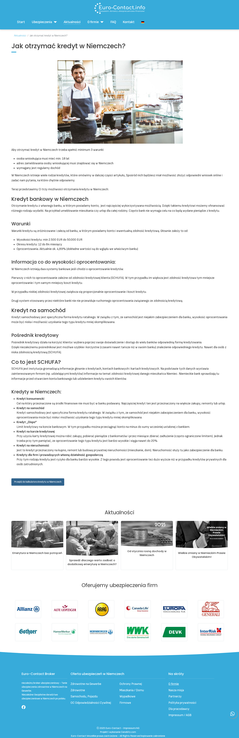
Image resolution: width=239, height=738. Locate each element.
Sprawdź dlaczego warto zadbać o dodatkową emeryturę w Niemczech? (92, 562)
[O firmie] (101, 22)
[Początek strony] (232, 731)
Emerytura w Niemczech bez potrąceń (37, 553)
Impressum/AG (131, 728)
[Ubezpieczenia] (54, 22)
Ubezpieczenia (42, 22)
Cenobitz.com (128, 732)
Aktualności (72, 22)
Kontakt (128, 22)
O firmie (93, 22)
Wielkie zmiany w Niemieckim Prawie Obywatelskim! (201, 555)
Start (21, 22)
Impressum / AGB (180, 715)
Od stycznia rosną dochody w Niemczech (146, 553)
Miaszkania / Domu (132, 690)
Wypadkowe (127, 696)
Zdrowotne (78, 690)
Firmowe (125, 703)
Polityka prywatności (182, 703)
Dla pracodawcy (178, 709)
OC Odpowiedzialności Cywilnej (91, 703)
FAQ (113, 22)
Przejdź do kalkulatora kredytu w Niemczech (37, 481)
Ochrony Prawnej (131, 684)
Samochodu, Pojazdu (84, 696)
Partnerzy (175, 696)
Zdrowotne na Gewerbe (86, 684)
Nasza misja (176, 690)
